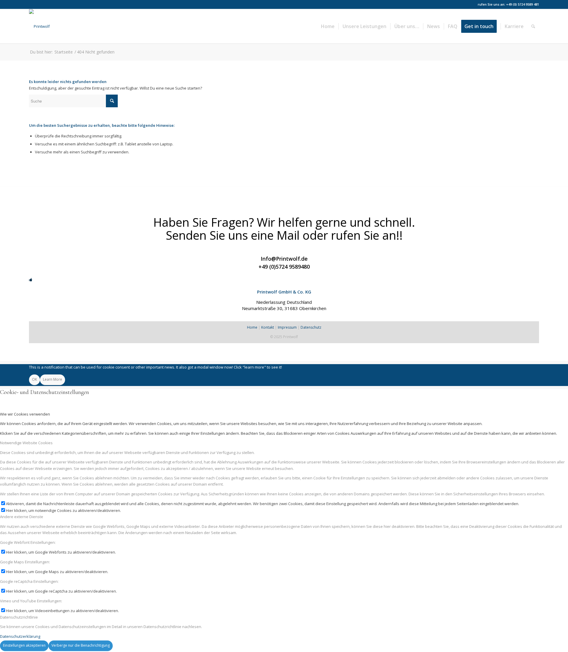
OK (34, 379)
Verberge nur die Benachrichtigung (80, 645)
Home (252, 327)
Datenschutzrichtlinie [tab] (19, 617)
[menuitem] (327, 26)
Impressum (287, 327)
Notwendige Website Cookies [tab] (26, 442)
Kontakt (267, 327)
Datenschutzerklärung (20, 636)
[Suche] (533, 26)
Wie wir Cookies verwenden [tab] (25, 414)
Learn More (52, 379)
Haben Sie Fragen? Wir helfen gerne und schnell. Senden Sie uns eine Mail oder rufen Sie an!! (284, 228)
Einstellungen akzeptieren (24, 645)
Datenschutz (311, 327)
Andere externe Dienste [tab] (21, 516)
